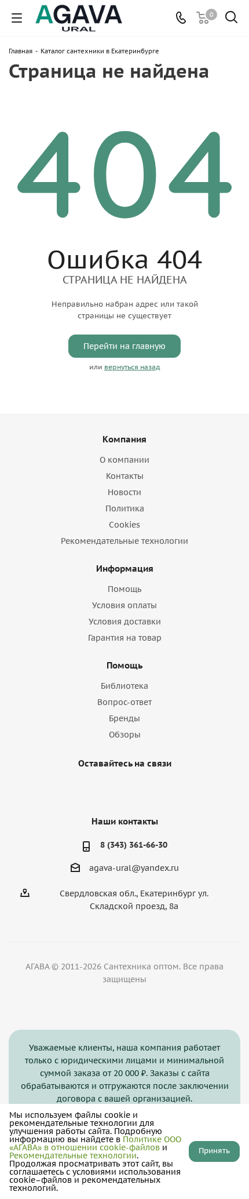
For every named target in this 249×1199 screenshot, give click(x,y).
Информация (124, 568)
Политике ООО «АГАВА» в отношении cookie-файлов (95, 1143)
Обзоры (125, 734)
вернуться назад (132, 366)
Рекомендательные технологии (124, 541)
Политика (124, 508)
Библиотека (124, 686)
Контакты (125, 476)
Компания (124, 439)
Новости (124, 492)
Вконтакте (92, 790)
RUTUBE (150, 790)
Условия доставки (125, 621)
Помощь (124, 589)
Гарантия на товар (125, 638)
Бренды (124, 718)
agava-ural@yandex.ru (134, 868)
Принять (214, 1151)
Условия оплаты (124, 605)
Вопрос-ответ (124, 702)
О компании (124, 460)
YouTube (121, 790)
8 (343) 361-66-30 (133, 845)
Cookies (124, 524)
